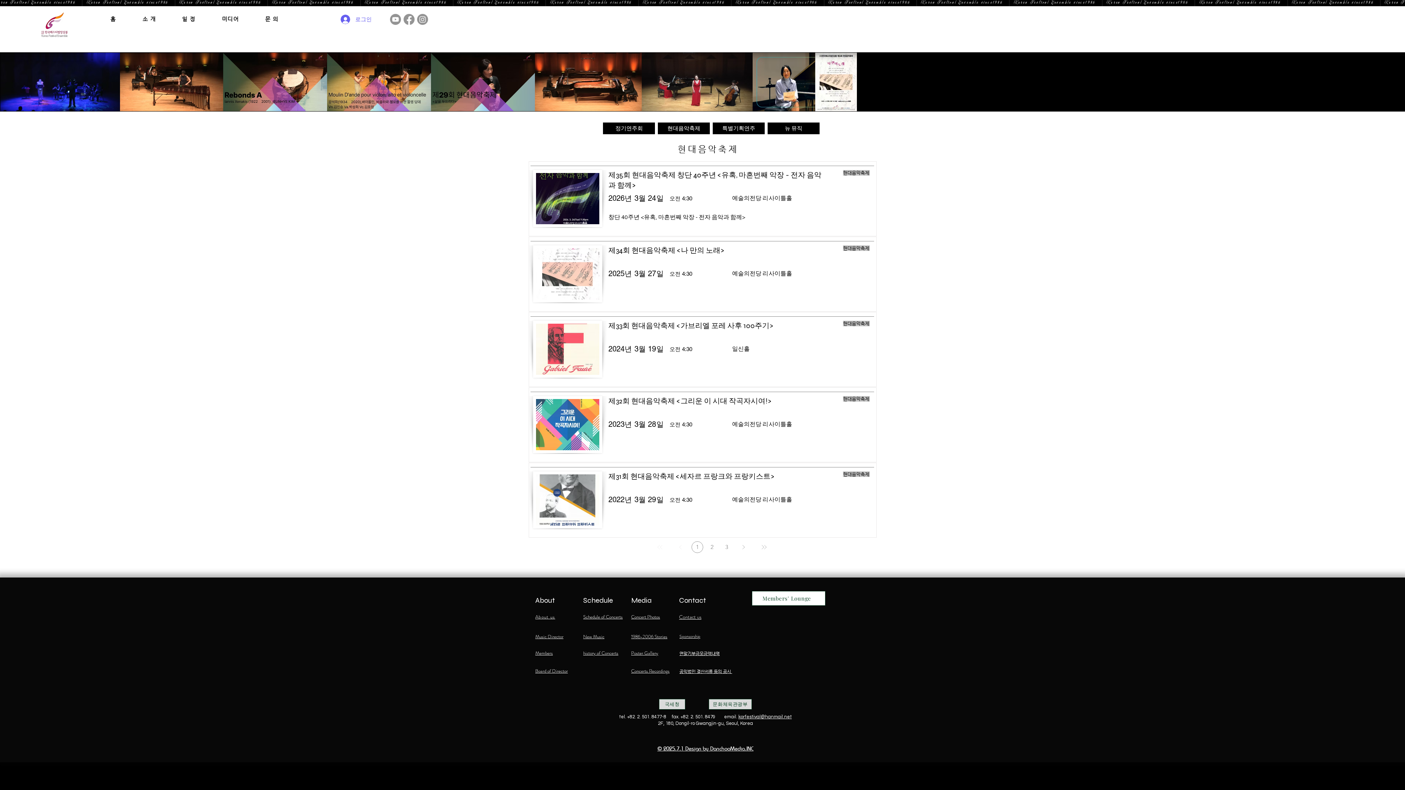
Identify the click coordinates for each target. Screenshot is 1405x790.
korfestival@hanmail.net (765, 716)
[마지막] (764, 547)
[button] (149, 18)
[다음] (743, 547)
